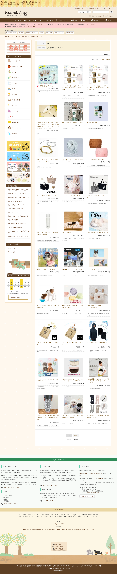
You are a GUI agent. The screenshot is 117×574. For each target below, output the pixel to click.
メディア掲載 (58, 549)
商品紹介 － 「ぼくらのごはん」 (17, 193)
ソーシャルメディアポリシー (85, 566)
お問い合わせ (109, 16)
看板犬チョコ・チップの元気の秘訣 (18, 216)
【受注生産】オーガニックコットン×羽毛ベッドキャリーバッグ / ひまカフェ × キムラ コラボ (98, 380)
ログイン (99, 9)
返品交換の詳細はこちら (50, 485)
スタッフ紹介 (58, 546)
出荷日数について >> (36, 36)
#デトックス (49, 32)
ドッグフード (16, 61)
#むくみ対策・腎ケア (11, 32)
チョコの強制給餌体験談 (15, 227)
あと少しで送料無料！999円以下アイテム (18, 232)
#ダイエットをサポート (31, 32)
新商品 (75, 20)
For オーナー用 (16, 128)
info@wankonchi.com (93, 493)
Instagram (100, 478)
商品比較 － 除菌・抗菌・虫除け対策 (18, 197)
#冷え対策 (21, 32)
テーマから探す (31, 20)
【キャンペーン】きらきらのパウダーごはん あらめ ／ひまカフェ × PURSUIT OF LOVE (73, 87)
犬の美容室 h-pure (35, 530)
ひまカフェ (26, 530)
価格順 (102, 59)
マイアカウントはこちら (50, 500)
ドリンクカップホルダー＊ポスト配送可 (72, 122)
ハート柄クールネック (93, 269)
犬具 (13, 116)
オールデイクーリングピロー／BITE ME (97, 232)
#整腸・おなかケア (59, 32)
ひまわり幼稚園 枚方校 (78, 530)
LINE (62, 524)
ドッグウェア (16, 111)
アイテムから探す (15, 20)
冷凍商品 (14, 133)
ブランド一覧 (11, 248)
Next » (76, 436)
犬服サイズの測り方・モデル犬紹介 (18, 190)
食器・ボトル (16, 89)
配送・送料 (92, 16)
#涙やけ (41, 32)
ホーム (16, 566)
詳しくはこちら (42, 24)
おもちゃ (14, 94)
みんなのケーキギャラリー (15, 208)
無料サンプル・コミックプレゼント (18, 236)
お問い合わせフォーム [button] (87, 496)
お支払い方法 (100, 16)
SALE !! (85, 20)
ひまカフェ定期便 (13, 220)
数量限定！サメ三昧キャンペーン (49, 86)
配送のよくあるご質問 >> (23, 36)
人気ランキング (63, 20)
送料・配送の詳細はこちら (11, 487)
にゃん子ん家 (90, 530)
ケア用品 (14, 105)
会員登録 (91, 9)
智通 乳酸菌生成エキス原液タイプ (17, 223)
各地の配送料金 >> (10, 36)
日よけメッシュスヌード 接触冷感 (46, 269)
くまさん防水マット (67, 232)
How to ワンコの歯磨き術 (15, 201)
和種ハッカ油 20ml (92, 122)
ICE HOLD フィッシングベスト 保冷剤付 (73, 269)
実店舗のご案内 (15, 297)
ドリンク (14, 83)
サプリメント (16, 77)
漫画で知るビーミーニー (15, 212)
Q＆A (109, 20)
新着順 (108, 59)
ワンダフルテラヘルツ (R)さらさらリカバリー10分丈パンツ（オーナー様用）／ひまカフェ (48, 417)
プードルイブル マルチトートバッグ (46, 196)
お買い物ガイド (83, 473)
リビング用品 (16, 100)
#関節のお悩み (69, 32)
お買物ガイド (97, 20)
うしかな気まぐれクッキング (16, 205)
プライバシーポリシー (69, 566)
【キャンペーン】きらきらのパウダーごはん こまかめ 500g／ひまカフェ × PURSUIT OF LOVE (98, 87)
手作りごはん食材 (17, 66)
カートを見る (109, 9)
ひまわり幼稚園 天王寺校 (64, 530)
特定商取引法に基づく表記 (43, 566)
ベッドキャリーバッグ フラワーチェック (73, 196)
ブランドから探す (47, 20)
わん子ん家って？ (60, 544)
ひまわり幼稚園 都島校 (48, 530)
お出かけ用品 (16, 122)
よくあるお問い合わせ (96, 473)
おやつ (14, 72)
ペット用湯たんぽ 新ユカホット (96, 159)
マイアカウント (80, 9)
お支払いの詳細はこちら (11, 504)
